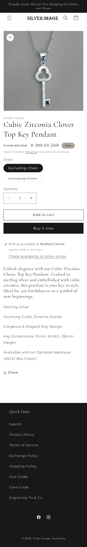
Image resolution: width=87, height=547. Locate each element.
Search (15, 424)
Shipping (31, 151)
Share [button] (13, 372)
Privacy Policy (21, 434)
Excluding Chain (23, 168)
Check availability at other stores (37, 256)
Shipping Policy (23, 466)
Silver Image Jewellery (49, 538)
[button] (9, 18)
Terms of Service (24, 445)
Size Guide (18, 477)
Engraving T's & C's (25, 498)
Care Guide (19, 487)
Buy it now (43, 228)
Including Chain (25, 179)
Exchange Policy (23, 456)
